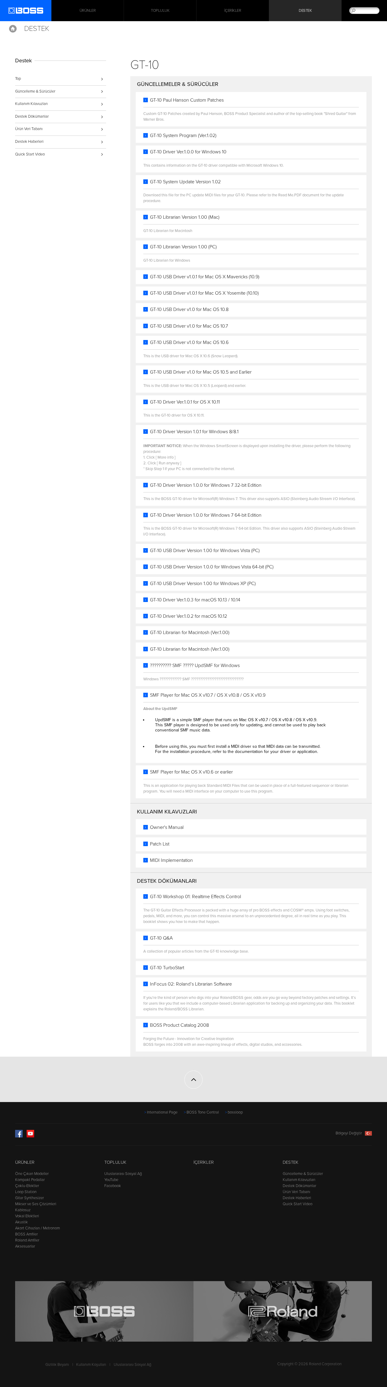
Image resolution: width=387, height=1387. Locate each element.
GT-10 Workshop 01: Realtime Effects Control (195, 897)
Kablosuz (23, 1210)
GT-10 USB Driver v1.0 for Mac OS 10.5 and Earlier (201, 372)
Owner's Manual (167, 827)
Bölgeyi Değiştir (349, 1133)
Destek (305, 10)
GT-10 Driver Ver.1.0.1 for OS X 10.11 (185, 402)
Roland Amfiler (27, 1240)
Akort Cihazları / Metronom (37, 1228)
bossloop (235, 1112)
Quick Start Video (30, 154)
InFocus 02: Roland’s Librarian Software (191, 984)
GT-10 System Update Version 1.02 (185, 182)
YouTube (111, 1179)
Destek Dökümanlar (32, 116)
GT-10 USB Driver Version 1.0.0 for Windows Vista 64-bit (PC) (212, 567)
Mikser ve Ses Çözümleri (35, 1204)
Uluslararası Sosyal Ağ (123, 1173)
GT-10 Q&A (161, 938)
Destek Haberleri (29, 141)
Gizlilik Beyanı (57, 1364)
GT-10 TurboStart (167, 968)
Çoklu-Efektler (27, 1185)
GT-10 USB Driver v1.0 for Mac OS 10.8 (189, 309)
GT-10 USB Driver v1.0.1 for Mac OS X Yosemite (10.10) (204, 293)
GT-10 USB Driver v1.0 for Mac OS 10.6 (189, 342)
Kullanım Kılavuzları (31, 103)
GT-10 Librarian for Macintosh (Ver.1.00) (189, 633)
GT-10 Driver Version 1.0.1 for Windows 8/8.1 (194, 432)
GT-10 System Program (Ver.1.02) (183, 135)
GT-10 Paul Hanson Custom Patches (187, 100)
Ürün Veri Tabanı (29, 128)
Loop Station (26, 1191)
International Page (162, 1112)
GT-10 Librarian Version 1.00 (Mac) (185, 217)
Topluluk (160, 10)
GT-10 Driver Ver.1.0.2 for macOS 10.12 (188, 616)
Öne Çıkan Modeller (32, 1173)
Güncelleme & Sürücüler (35, 91)
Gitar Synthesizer (29, 1198)
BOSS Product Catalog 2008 (179, 1025)
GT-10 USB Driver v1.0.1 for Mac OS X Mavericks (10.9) (204, 277)
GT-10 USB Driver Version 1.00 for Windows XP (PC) (203, 584)
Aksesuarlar (25, 1246)
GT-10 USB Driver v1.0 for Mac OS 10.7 (189, 326)
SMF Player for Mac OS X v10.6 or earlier (191, 772)
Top (18, 78)
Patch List (159, 844)
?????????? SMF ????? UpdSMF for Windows (195, 665)
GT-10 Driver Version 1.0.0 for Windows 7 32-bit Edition (206, 485)
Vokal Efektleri (27, 1216)
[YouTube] (30, 1136)
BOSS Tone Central (203, 1112)
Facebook (112, 1185)
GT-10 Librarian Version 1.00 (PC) (183, 247)
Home (13, 29)
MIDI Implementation (171, 860)
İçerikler (232, 10)
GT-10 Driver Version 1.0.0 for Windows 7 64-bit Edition (206, 515)
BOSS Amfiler (26, 1234)
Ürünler (24, 1162)
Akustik (21, 1222)
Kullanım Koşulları (91, 1364)
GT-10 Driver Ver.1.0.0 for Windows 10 (188, 152)
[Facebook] (19, 1136)
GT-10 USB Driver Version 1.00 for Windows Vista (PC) (205, 551)
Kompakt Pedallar (30, 1179)
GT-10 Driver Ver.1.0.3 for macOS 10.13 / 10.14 (195, 600)
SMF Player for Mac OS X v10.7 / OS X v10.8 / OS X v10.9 (207, 695)
